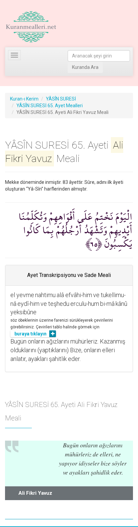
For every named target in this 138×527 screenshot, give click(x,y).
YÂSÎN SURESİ (61, 99)
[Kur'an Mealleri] (31, 27)
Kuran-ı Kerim (24, 99)
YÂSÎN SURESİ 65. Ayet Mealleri (49, 105)
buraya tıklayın (30, 333)
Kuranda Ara (85, 67)
